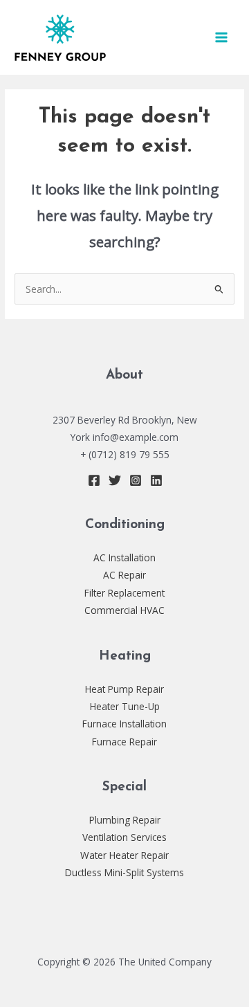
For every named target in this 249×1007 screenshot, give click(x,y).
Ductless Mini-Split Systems (124, 872)
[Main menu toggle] (222, 38)
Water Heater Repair (124, 855)
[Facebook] (94, 480)
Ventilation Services (124, 837)
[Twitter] (115, 480)
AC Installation (124, 557)
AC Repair (124, 574)
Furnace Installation (124, 723)
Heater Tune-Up (125, 706)
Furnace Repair (124, 741)
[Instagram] (135, 480)
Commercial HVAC (124, 610)
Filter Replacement (124, 592)
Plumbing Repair (124, 819)
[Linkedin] (156, 480)
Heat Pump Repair (124, 689)
